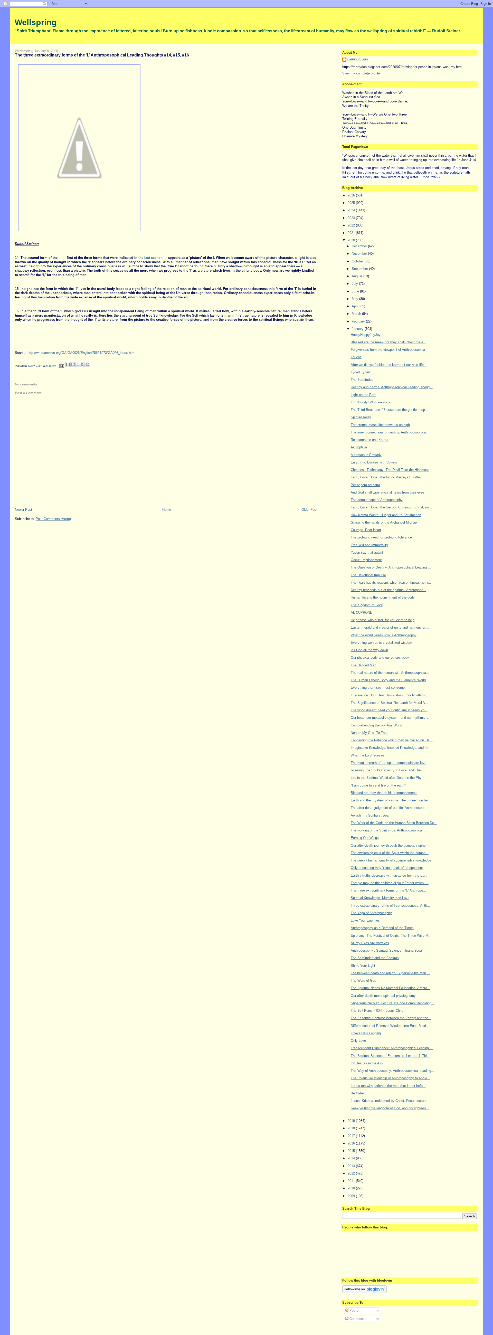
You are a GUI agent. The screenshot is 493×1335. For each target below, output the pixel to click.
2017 (352, 1136)
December (360, 246)
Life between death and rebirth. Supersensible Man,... (390, 973)
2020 (352, 240)
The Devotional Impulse (368, 575)
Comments (357, 1319)
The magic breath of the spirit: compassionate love (388, 763)
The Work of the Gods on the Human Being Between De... (394, 823)
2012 (352, 1173)
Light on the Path (363, 395)
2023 (352, 218)
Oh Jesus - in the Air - (367, 1063)
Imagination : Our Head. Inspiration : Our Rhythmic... (390, 695)
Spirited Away (361, 417)
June (356, 291)
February (359, 321)
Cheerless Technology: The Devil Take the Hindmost (390, 470)
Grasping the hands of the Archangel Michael (384, 522)
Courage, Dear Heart (366, 530)
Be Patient (358, 1093)
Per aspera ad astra (365, 485)
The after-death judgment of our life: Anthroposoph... (389, 808)
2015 (352, 1151)
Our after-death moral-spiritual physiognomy (383, 996)
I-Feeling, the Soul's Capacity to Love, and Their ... (388, 770)
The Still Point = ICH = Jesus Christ (377, 1010)
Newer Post (23, 510)
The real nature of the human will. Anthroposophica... (390, 673)
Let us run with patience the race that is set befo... (388, 1086)
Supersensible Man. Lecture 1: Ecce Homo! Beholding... (392, 1003)
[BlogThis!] (72, 364)
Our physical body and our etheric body (380, 657)
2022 (352, 225)
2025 (352, 203)
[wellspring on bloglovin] (364, 1292)
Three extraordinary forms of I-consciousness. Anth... (390, 905)
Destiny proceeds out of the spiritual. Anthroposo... (388, 590)
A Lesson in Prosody (366, 455)
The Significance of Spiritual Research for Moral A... (389, 703)
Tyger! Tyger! (360, 372)
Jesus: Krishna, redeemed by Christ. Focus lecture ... (391, 1101)
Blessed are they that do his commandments (384, 793)
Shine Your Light (363, 966)
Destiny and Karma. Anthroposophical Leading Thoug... (392, 387)
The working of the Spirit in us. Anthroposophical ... (389, 830)
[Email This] (68, 364)
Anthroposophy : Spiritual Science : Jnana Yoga (386, 950)
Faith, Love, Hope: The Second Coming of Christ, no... (391, 507)
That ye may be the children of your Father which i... (390, 883)
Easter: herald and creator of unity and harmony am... (390, 627)
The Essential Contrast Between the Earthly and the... (391, 1018)
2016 (352, 1143)
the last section (150, 258)
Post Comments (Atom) (53, 519)
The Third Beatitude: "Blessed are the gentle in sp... (389, 410)
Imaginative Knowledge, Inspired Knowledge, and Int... (391, 748)
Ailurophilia (359, 447)
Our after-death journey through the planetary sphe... (390, 845)
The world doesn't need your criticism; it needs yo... (389, 710)
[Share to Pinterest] (87, 364)
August (357, 276)
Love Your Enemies (365, 920)
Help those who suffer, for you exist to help (382, 620)
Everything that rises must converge (378, 687)
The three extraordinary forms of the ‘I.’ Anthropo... (388, 890)
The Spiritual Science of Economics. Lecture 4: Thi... (390, 1056)
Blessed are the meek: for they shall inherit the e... (388, 342)
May (355, 299)
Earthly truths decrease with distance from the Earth (389, 875)
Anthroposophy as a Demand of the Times (382, 928)
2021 (352, 233)
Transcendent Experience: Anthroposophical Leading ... (392, 1048)
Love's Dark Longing (366, 1033)
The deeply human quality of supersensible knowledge (391, 860)
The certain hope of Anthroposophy (377, 500)
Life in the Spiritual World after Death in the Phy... (387, 778)
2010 (352, 1188)
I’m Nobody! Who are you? (370, 402)
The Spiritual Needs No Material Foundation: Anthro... (390, 988)
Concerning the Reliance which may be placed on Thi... (392, 740)
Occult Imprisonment (366, 560)
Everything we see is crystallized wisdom (381, 643)
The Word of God (363, 980)
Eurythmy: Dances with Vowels (374, 462)
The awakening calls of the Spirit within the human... (390, 853)
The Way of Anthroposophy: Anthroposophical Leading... (392, 1071)
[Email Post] (61, 365)
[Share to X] (77, 364)
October (358, 261)
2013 (352, 1166)
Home (166, 510)
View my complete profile (361, 73)
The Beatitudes (362, 380)
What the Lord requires (367, 755)
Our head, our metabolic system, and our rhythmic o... (391, 717)
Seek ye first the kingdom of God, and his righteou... (390, 1108)
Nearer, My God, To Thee (369, 733)
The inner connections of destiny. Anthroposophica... (390, 432)
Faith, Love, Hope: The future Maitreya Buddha (386, 477)
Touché (356, 357)
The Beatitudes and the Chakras (375, 958)
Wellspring (36, 22)
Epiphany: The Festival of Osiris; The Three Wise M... (391, 936)
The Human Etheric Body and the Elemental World (388, 680)
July (355, 284)
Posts (353, 1310)
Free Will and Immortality (369, 545)
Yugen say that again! (367, 552)
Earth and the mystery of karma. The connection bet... (391, 800)
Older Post (309, 510)
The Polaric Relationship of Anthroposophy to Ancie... (390, 1078)
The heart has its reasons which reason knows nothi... (391, 582)
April (355, 306)
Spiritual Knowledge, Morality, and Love (380, 898)
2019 (352, 1121)
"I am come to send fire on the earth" (378, 785)
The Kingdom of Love (367, 605)
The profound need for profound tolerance (381, 537)
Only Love (358, 1041)
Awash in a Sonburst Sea (369, 815)
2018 (352, 1128)
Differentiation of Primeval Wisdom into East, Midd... (390, 1026)
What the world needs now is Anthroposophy (383, 635)
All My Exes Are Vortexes (370, 943)
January (358, 329)
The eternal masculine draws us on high (380, 425)
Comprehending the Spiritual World (376, 725)
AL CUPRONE (361, 612)
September (360, 269)
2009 (352, 1196)
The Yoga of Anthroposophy (371, 913)
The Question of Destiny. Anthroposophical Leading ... (391, 567)
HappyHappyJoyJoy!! (367, 335)
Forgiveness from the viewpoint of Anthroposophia (388, 350)
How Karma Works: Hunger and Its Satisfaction (386, 515)
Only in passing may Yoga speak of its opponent (387, 868)
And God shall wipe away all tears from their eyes (387, 492)
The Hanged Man (363, 665)
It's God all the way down (369, 650)
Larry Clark (357, 59)
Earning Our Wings (365, 838)
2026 (352, 195)
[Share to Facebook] (82, 364)
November (360, 253)
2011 (352, 1181)
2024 (352, 210)
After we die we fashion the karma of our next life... (389, 365)
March (357, 314)
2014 (352, 1158)
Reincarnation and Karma (369, 440)
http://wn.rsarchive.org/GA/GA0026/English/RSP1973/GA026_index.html (81, 353)
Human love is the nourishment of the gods (383, 597)
